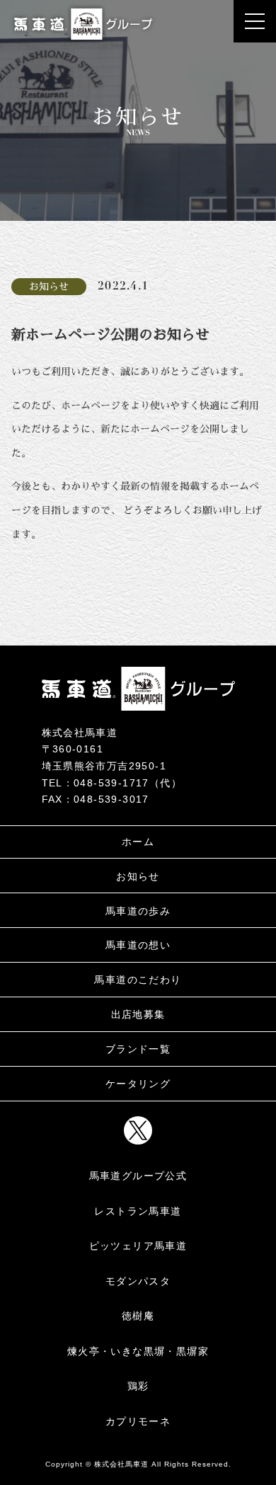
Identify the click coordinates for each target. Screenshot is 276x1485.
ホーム (138, 841)
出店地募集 (138, 1014)
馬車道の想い (138, 945)
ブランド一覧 (138, 1049)
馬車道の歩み (138, 911)
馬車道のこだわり (137, 979)
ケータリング (138, 1083)
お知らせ (138, 876)
